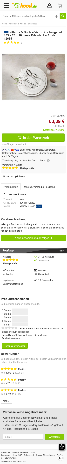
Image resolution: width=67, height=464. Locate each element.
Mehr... (6, 400)
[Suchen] (63, 16)
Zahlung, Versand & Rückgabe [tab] (39, 186)
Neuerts (7, 256)
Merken (9, 176)
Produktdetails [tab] (10, 186)
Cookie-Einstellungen (45, 455)
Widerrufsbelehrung (13, 283)
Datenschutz (48, 280)
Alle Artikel (43, 274)
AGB (36, 280)
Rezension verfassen (15, 345)
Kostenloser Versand (54, 129)
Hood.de (24, 5)
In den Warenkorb (35, 137)
